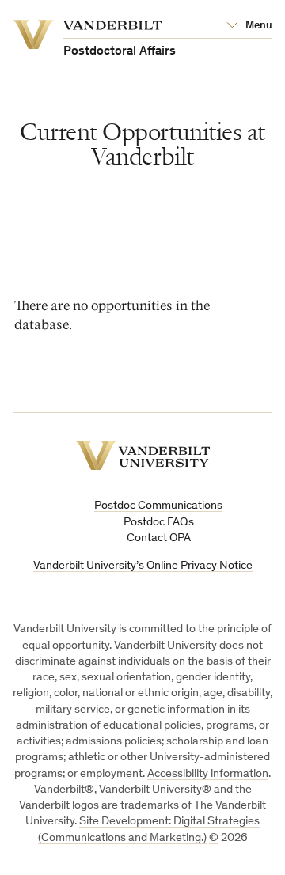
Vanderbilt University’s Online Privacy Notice (143, 566)
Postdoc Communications (158, 506)
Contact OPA (159, 538)
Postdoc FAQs (159, 522)
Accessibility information (207, 774)
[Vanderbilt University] (142, 455)
